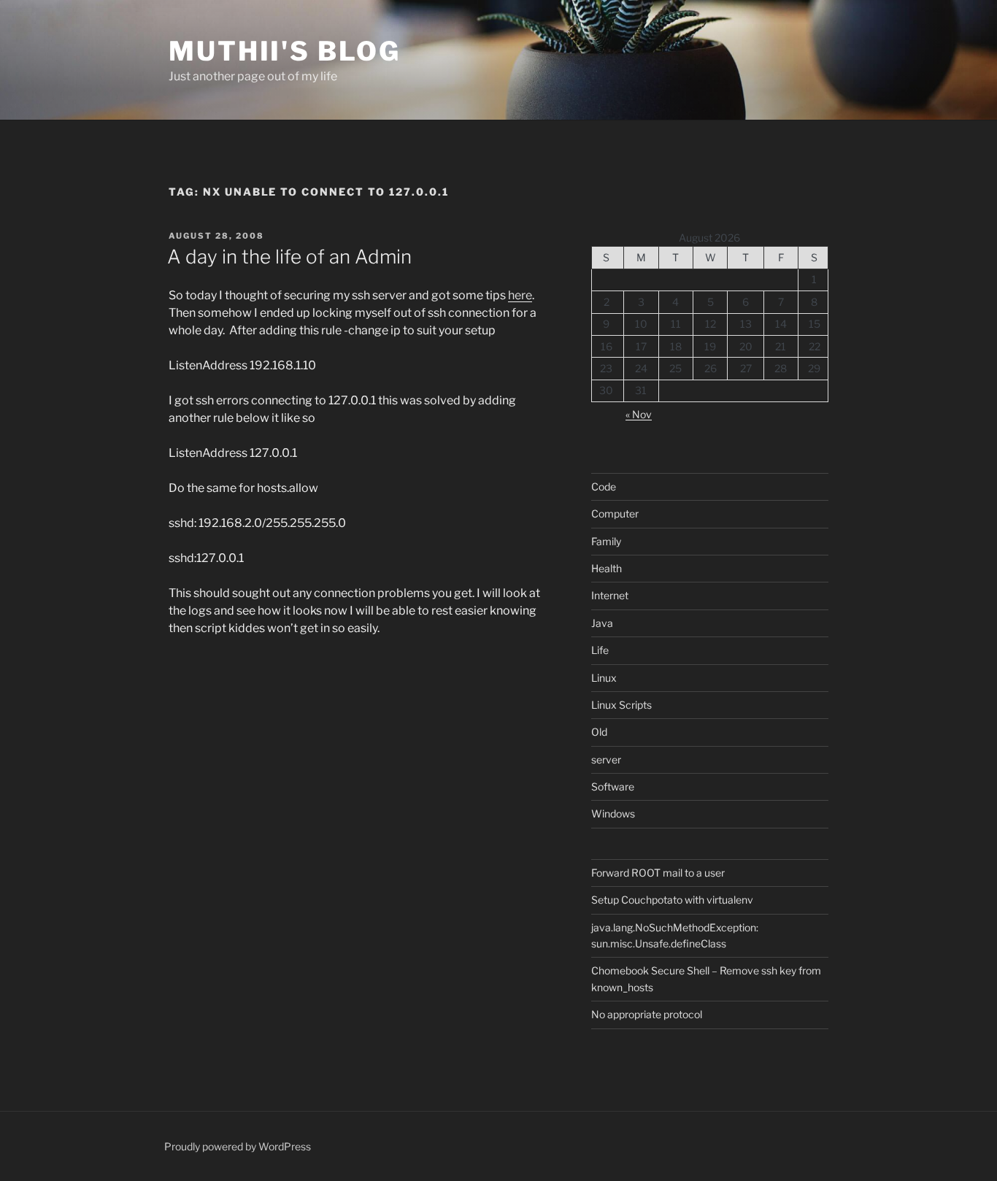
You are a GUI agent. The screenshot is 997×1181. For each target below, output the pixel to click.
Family (606, 541)
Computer (615, 513)
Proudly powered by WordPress (237, 1146)
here (520, 295)
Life (600, 650)
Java (602, 623)
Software (612, 786)
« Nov (638, 414)
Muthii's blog (284, 51)
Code (603, 486)
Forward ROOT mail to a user (658, 872)
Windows (613, 813)
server (606, 759)
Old (599, 732)
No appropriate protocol (646, 1014)
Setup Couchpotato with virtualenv (672, 899)
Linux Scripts (621, 705)
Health (606, 568)
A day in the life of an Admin (289, 256)
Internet (609, 595)
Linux (604, 678)
